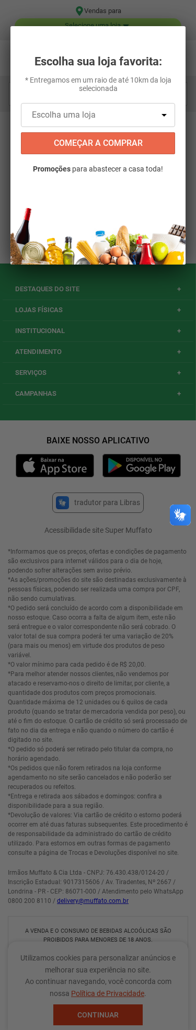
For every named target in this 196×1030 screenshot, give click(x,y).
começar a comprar (98, 143)
